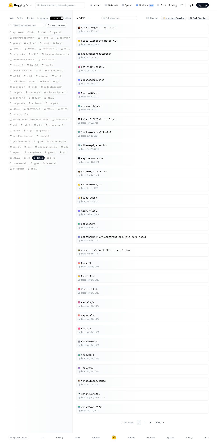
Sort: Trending (200, 18)
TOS (42, 437)
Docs (163, 5)
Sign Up (202, 5)
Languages (42, 18)
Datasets (113, 5)
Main (12, 18)
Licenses (56, 18)
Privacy (59, 437)
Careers (96, 437)
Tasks (20, 18)
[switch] (147, 18)
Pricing (173, 5)
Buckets (146, 5)
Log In (190, 5)
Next (158, 422)
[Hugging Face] (114, 437)
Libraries (30, 18)
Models (98, 5)
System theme (20, 437)
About (78, 437)
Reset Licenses (57, 25)
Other (68, 18)
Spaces (129, 5)
